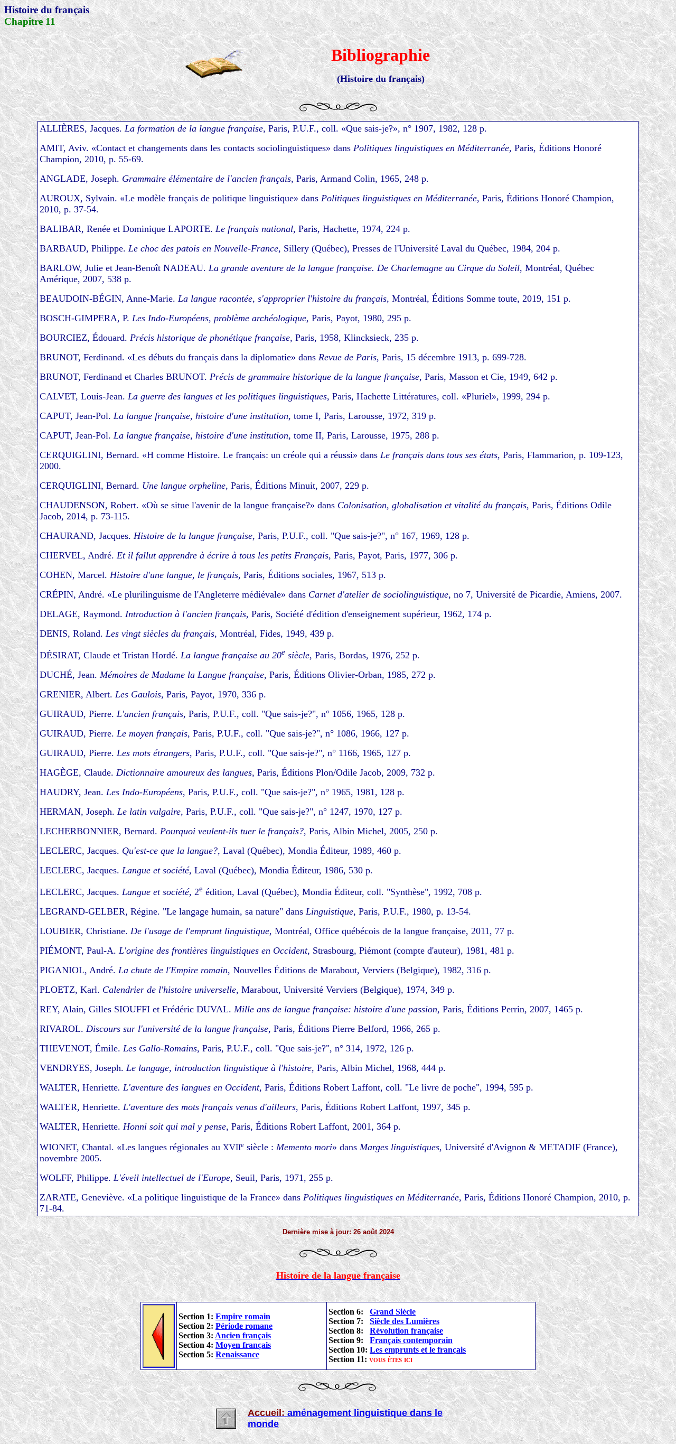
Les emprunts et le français (418, 1349)
